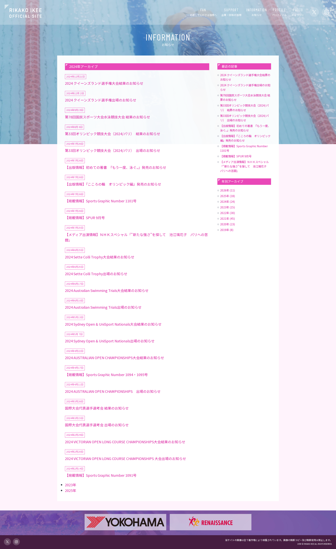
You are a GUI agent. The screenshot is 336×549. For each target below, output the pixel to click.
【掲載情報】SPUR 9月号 (235, 156)
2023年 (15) (227, 207)
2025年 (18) (227, 196)
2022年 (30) (227, 213)
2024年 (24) (227, 201)
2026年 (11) (227, 190)
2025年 (70, 490)
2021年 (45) (227, 218)
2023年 (70, 484)
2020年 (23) (227, 224)
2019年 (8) (226, 230)
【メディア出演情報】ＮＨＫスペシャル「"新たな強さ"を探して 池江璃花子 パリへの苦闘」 (244, 166)
